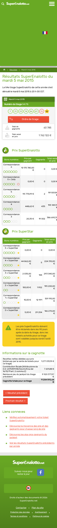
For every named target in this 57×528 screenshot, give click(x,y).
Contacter (21, 507)
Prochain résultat (14, 401)
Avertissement (41, 512)
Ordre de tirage (30, 119)
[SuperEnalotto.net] (17, 4)
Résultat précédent (17, 393)
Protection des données (20, 512)
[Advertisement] (28, 37)
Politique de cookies (41, 516)
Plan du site (38, 507)
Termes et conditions (18, 516)
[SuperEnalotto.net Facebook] (41, 475)
